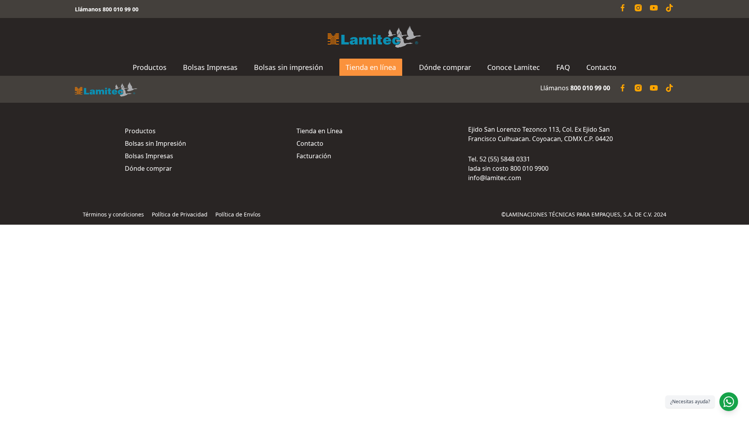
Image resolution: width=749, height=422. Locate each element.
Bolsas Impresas (210, 67)
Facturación (313, 156)
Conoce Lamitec (513, 67)
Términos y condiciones (113, 214)
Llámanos (575, 88)
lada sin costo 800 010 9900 (508, 168)
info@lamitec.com (494, 177)
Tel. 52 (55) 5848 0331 (499, 159)
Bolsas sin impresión (288, 67)
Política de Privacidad (180, 214)
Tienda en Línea (319, 131)
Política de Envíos (238, 214)
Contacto (601, 67)
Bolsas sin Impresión (155, 143)
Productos (150, 67)
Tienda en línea (371, 67)
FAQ (563, 67)
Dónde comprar (445, 67)
